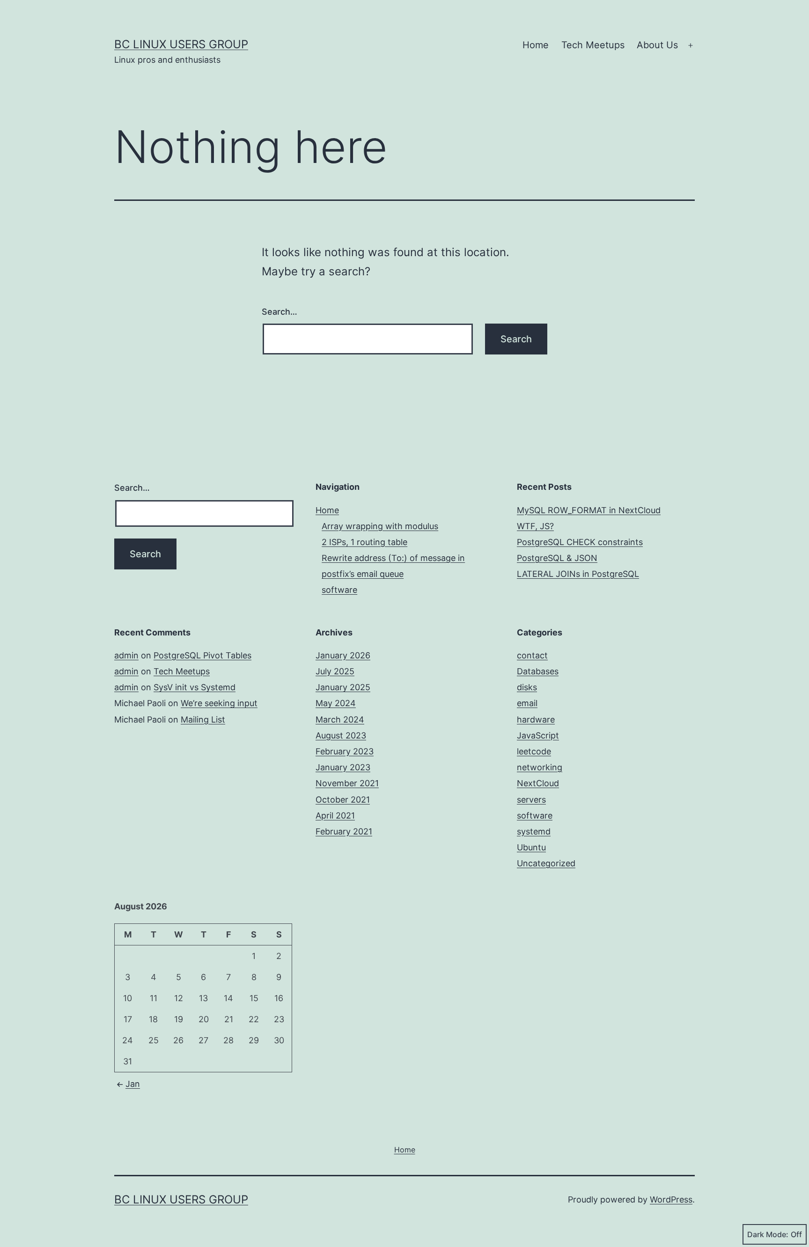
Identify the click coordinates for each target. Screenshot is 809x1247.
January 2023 (343, 767)
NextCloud (538, 783)
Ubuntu (531, 847)
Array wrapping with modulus (380, 526)
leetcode (534, 751)
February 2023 (345, 751)
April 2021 (335, 815)
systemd (534, 831)
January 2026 (343, 655)
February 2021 (344, 831)
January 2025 (343, 687)
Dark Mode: (767, 1234)
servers (531, 799)
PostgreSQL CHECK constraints (580, 542)
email (527, 703)
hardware (536, 719)
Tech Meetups (593, 45)
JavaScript (538, 735)
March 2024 (340, 719)
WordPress (671, 1199)
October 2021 (343, 799)
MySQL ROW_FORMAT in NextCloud (589, 510)
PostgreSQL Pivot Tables (202, 655)
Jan (132, 1084)
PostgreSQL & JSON (557, 558)
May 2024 (336, 703)
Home (535, 45)
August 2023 (341, 735)
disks (527, 687)
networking (539, 767)
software (339, 590)
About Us (657, 45)
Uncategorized (546, 863)
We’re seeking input (219, 703)
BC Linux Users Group (181, 44)
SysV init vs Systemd (194, 687)
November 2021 (347, 783)
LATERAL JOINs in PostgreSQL (578, 574)
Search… (279, 312)
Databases (538, 671)
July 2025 (335, 671)
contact (532, 655)
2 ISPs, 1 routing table (364, 542)
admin (126, 655)
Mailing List (203, 719)
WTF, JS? (535, 526)
